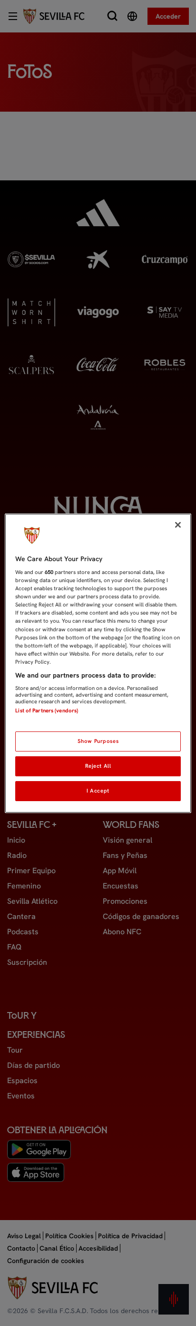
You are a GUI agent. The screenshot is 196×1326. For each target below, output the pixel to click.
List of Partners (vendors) (46, 710)
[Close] (177, 524)
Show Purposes (98, 741)
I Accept (98, 790)
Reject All (98, 765)
